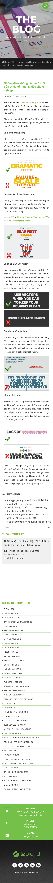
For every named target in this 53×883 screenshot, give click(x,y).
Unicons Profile (11, 647)
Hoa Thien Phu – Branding (16, 712)
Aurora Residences (13, 682)
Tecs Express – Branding (15, 725)
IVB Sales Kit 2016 (11, 716)
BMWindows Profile (13, 673)
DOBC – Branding (11, 665)
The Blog (26, 24)
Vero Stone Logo (12, 617)
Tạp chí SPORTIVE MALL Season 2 (18, 622)
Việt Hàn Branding (12, 639)
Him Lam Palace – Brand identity (18, 763)
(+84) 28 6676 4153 (30, 824)
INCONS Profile (11, 652)
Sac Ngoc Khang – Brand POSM (18, 780)
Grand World (10, 707)
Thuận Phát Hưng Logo (14, 630)
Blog (14, 62)
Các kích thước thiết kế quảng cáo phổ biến (29, 521)
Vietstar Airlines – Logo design (18, 729)
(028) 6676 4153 (31, 551)
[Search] (49, 527)
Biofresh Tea (10, 750)
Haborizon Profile (12, 669)
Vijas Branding (11, 785)
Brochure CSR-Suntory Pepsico (18, 742)
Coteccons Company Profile (17, 746)
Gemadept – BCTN (11, 613)
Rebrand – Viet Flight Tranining (18, 699)
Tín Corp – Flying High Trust (17, 686)
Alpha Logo (9, 609)
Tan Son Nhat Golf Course (16, 772)
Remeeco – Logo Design (14, 660)
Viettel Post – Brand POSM (16, 720)
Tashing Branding (12, 656)
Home (7, 62)
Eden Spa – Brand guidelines (17, 759)
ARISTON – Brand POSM (14, 695)
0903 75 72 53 (18, 554)
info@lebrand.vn (18, 558)
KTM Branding (10, 626)
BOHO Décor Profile (13, 677)
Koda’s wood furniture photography (21, 737)
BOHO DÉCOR (9, 703)
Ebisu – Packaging (12, 768)
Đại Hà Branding (11, 635)
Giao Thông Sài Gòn (12, 733)
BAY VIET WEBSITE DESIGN (14, 690)
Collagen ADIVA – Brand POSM (17, 789)
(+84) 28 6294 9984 (30, 827)
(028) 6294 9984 (15, 551)
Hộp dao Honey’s (11, 755)
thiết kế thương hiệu (31, 102)
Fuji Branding (10, 776)
